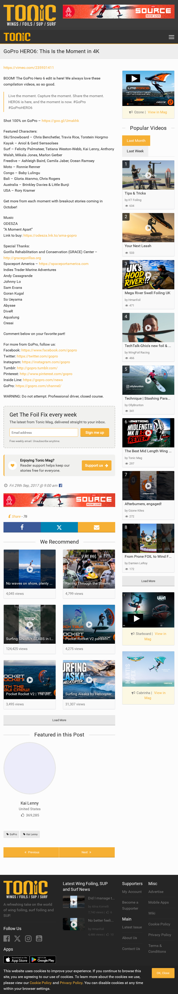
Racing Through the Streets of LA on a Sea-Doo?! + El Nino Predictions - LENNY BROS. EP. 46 (90, 583)
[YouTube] (39, 940)
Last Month (136, 140)
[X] (18, 940)
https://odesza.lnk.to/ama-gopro (50, 235)
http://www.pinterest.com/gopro (46, 374)
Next (85, 852)
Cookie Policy (159, 924)
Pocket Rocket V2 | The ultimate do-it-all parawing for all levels (31, 694)
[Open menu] (171, 37)
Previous (33, 852)
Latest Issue (132, 927)
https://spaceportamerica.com (64, 263)
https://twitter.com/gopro (37, 356)
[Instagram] (28, 940)
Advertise (155, 891)
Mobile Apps (158, 902)
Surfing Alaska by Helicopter (88, 694)
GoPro (13, 834)
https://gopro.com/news (43, 380)
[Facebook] (7, 940)
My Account (132, 891)
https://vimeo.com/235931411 (28, 67)
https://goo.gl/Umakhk (60, 120)
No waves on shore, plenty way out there (31, 583)
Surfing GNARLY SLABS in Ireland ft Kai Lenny (31, 639)
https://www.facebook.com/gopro (49, 350)
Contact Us (131, 948)
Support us (94, 465)
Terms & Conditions (157, 948)
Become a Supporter (130, 905)
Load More (59, 720)
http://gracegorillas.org (22, 258)
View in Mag (157, 112)
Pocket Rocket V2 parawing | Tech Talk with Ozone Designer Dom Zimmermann (90, 639)
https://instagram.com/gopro (46, 362)
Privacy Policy (159, 935)
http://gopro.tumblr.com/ (37, 368)
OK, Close (163, 973)
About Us (129, 938)
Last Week (135, 151)
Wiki (151, 913)
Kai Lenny (30, 803)
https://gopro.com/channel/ (38, 386)
